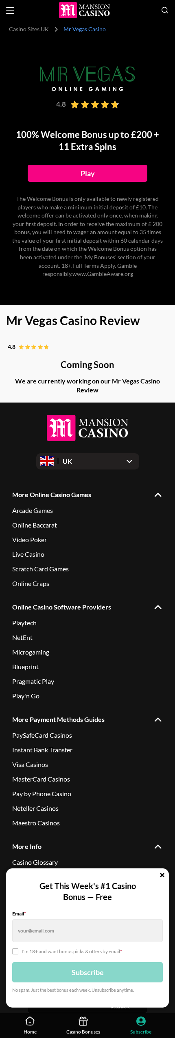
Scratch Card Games (40, 569)
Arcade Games (32, 510)
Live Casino (28, 554)
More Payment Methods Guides (58, 719)
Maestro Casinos (36, 823)
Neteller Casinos (35, 808)
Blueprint (25, 666)
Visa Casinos (30, 764)
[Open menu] (10, 10)
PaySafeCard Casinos (42, 735)
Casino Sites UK (29, 29)
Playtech (24, 623)
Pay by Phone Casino (41, 793)
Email (19, 914)
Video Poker (29, 539)
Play (88, 173)
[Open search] (165, 10)
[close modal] (162, 875)
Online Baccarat (34, 525)
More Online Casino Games (51, 494)
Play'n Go (25, 696)
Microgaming (30, 652)
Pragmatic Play (33, 681)
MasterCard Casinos (41, 779)
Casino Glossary (35, 862)
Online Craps (30, 583)
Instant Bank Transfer (42, 750)
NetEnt (22, 637)
